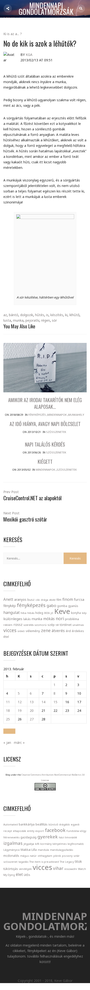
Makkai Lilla (29, 850)
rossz (18, 624)
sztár (76, 855)
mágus (24, 855)
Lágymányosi (11, 850)
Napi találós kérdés (45, 444)
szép (51, 625)
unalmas (78, 625)
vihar (58, 868)
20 (32, 710)
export (39, 831)
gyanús (73, 606)
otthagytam (45, 855)
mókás (49, 618)
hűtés (39, 315)
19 (20, 710)
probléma (72, 619)
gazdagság (28, 837)
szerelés (29, 625)
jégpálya (29, 844)
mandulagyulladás (61, 850)
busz (31, 600)
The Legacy (67, 861)
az (5, 315)
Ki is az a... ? (12, 34)
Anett (8, 599)
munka (18, 320)
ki (66, 315)
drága (44, 599)
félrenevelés (11, 837)
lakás (27, 619)
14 (43, 702)
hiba (23, 613)
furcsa (79, 599)
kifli (37, 844)
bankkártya (27, 824)
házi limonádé (68, 837)
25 (8, 719)
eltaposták (19, 831)
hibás (30, 613)
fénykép (9, 605)
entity (30, 831)
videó (21, 631)
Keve (62, 611)
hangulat (11, 612)
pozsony (67, 855)
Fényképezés (37, 414)
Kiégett (45, 461)
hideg (39, 613)
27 (32, 719)
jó (52, 613)
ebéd (52, 599)
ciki (38, 599)
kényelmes (59, 844)
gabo (51, 605)
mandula (43, 850)
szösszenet (10, 861)
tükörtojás (10, 869)
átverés (58, 630)
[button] (9, 731)
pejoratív (32, 320)
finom (67, 599)
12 (20, 702)
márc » (19, 742)
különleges (12, 618)
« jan (7, 742)
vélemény (33, 631)
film (58, 600)
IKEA (47, 613)
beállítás (42, 824)
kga (29, 54)
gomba (62, 606)
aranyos (20, 599)
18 (8, 710)
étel (6, 637)
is (47, 315)
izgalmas (13, 843)
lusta (7, 320)
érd (68, 631)
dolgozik (26, 315)
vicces (10, 630)
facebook (55, 830)
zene (46, 630)
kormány (46, 844)
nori (60, 618)
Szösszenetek (56, 432)
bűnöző (53, 824)
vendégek (25, 869)
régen (45, 320)
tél (57, 625)
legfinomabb (75, 844)
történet (66, 625)
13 (32, 702)
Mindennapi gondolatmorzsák (46, 8)
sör (54, 320)
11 (8, 702)
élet (19, 874)
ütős (27, 875)
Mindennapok (57, 414)
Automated (10, 824)
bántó (13, 315)
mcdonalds (11, 856)
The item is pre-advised (44, 861)
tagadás (23, 861)
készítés (56, 315)
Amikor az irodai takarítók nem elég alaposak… (45, 403)
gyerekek (47, 837)
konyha (76, 613)
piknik (57, 855)
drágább (64, 824)
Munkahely (76, 414)
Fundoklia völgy (76, 831)
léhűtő (74, 315)
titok (78, 861)
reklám (7, 625)
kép (84, 613)
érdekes (78, 631)
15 (55, 702)
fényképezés (31, 605)
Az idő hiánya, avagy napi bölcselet (45, 423)
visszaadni (70, 869)
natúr (33, 855)
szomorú (41, 625)
